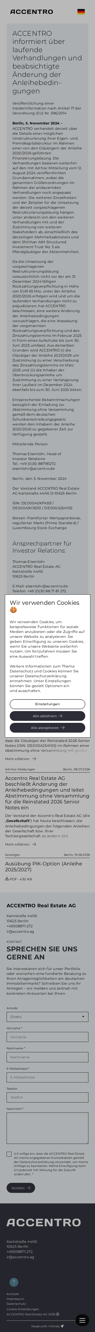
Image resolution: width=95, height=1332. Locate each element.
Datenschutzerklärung (45, 676)
